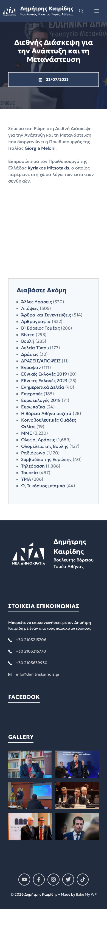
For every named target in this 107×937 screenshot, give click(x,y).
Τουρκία (29, 472)
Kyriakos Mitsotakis (48, 168)
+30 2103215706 (31, 639)
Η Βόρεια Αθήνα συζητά (46, 413)
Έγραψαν (31, 367)
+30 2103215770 (31, 651)
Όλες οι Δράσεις (38, 439)
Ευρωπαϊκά (33, 407)
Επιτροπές (32, 393)
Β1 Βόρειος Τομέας (40, 328)
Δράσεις (29, 354)
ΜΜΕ (26, 433)
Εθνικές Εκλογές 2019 (44, 374)
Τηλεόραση (33, 466)
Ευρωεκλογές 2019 (41, 400)
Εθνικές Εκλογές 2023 (44, 380)
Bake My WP (86, 894)
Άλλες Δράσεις (36, 301)
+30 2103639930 (31, 662)
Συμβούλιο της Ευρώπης (46, 459)
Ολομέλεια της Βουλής (44, 446)
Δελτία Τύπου (35, 347)
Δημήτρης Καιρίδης (46, 8)
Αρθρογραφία (36, 321)
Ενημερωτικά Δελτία (42, 387)
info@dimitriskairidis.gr (38, 674)
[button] (81, 11)
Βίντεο (28, 334)
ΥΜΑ (26, 479)
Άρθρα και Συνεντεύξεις (46, 315)
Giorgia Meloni (40, 148)
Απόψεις (30, 308)
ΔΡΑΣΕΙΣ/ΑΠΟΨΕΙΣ (41, 361)
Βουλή (27, 341)
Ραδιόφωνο (33, 452)
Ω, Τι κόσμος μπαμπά (43, 485)
